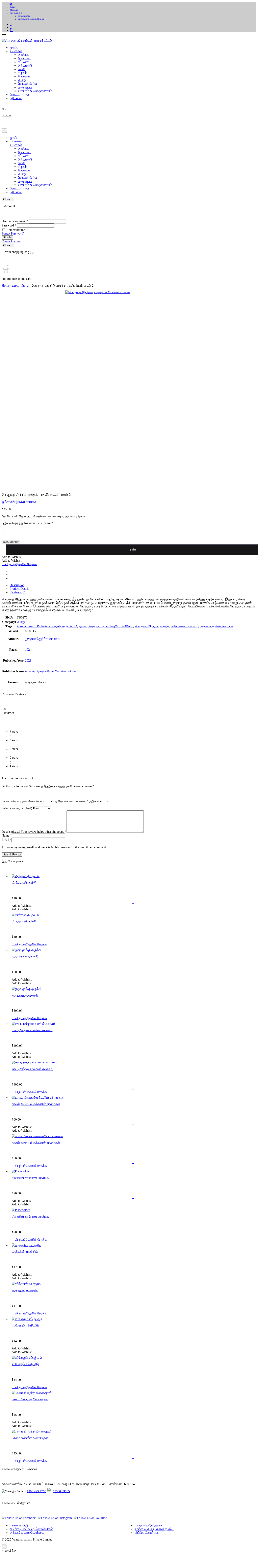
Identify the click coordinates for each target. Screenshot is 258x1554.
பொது (22, 80)
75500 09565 (61, 1491)
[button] (10, 27)
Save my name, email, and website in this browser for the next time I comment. (56, 847)
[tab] (133, 585)
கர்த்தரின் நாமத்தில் (25, 1251)
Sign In (7, 237)
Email (6, 839)
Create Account (11, 241)
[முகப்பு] (11, 3)
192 (27, 649)
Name (7, 835)
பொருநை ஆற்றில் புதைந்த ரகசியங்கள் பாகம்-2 (166, 626)
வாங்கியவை (24, 15)
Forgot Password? (13, 233)
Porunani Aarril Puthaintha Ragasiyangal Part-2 (47, 626)
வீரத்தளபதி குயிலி (24, 882)
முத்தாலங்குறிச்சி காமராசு (19, 501)
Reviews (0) (17, 592)
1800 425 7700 (36, 1491)
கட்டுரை (23, 62)
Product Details (19, 588)
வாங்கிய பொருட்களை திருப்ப (154, 1529)
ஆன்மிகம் (24, 58)
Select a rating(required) (17, 808)
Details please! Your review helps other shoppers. (34, 831)
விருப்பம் (14, 9)
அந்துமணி (25, 65)
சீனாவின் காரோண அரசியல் (30, 1177)
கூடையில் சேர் (11, 541)
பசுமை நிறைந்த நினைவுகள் (30, 1399)
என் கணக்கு (16, 12)
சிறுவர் (22, 72)
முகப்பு (14, 47)
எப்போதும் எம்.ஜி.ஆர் (25, 1325)
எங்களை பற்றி (19, 1525)
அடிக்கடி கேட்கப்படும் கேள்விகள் (31, 1529)
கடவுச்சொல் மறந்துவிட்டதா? (31, 18)
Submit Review (12, 854)
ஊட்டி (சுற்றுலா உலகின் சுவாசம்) (32, 1030)
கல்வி (21, 69)
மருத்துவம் (25, 87)
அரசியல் (23, 54)
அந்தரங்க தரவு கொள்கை (27, 1532)
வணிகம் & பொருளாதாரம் (35, 91)
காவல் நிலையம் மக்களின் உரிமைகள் (36, 1104)
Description (17, 585)
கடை (12, 6)
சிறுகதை (24, 76)
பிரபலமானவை (19, 94)
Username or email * (15, 221)
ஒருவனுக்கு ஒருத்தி (25, 956)
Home (5, 285)
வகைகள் (16, 51)
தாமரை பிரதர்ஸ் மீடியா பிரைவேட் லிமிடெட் (106, 626)
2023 (28, 660)
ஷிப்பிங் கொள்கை (147, 1532)
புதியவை (16, 98)
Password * (9, 225)
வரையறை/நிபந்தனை (149, 1525)
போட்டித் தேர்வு (27, 83)
